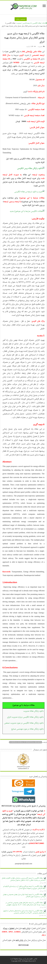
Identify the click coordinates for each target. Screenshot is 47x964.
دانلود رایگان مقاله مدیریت (33, 711)
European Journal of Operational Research (25, 742)
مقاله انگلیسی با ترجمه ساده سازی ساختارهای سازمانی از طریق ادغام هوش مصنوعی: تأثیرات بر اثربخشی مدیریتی (24, 911)
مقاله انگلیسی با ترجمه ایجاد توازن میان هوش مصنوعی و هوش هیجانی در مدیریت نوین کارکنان (24, 895)
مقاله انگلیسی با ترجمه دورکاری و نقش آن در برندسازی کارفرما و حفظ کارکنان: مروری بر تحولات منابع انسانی (24, 887)
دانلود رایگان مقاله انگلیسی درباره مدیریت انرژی (25, 717)
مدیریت (18, 23)
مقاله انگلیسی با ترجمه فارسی (31, 23)
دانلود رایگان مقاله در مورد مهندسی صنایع (27, 729)
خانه (43, 23)
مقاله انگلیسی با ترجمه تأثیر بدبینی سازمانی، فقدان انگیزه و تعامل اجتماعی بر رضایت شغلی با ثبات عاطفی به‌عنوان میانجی (24, 879)
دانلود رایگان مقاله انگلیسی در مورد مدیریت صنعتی (24, 723)
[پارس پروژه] (23, 7)
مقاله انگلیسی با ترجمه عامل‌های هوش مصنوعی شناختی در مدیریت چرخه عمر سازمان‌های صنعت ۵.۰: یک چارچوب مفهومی (26, 903)
